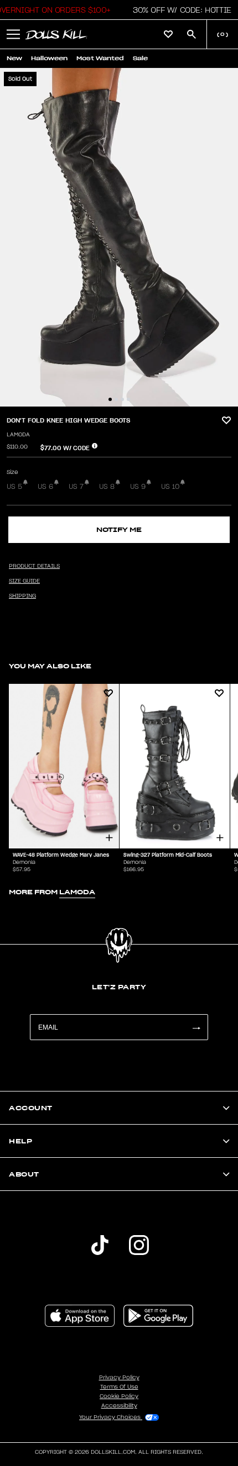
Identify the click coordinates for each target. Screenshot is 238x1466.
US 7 (76, 486)
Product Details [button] (34, 566)
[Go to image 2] (116, 399)
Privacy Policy (119, 1377)
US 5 (14, 486)
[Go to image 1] (110, 399)
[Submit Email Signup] (196, 1027)
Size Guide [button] (24, 581)
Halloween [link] (49, 58)
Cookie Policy (119, 1396)
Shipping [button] (22, 596)
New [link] (14, 58)
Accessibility (119, 1406)
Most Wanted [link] (100, 58)
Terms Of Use (119, 1387)
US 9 (138, 486)
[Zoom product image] (119, 237)
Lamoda (18, 434)
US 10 (170, 486)
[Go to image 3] (122, 399)
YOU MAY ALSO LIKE (50, 666)
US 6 (45, 486)
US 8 (107, 486)
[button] (179, 10)
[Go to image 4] (128, 399)
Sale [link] (140, 58)
